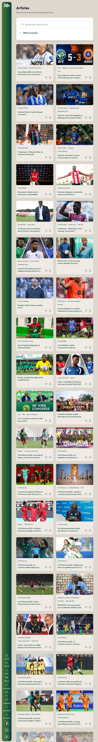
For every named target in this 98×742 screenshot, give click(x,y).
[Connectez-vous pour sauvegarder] (50, 78)
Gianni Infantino (32, 414)
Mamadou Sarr (74, 108)
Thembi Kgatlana (63, 717)
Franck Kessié (34, 261)
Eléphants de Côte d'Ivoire (66, 714)
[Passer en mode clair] (7, 730)
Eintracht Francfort (35, 68)
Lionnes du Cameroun (31, 451)
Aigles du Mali (70, 601)
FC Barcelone (62, 301)
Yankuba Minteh (23, 108)
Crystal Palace (62, 224)
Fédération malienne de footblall (72, 68)
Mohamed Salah (23, 148)
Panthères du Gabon (24, 637)
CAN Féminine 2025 (24, 598)
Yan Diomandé (62, 524)
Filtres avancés (30, 32)
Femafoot (61, 601)
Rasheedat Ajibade (24, 714)
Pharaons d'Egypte (74, 301)
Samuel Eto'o (22, 224)
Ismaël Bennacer (23, 264)
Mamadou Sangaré (64, 188)
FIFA (59, 71)
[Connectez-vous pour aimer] (46, 78)
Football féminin (73, 488)
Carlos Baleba (22, 188)
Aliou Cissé (30, 224)
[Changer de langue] (7, 723)
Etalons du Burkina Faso (25, 341)
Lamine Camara (63, 108)
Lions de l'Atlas (22, 68)
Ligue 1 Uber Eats (63, 378)
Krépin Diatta (62, 148)
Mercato (70, 148)
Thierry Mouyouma (24, 641)
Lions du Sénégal (23, 301)
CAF (59, 68)
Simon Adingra (62, 151)
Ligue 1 (72, 378)
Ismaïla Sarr (72, 224)
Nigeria (20, 451)
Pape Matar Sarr (63, 111)
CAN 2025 (35, 641)
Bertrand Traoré (23, 261)
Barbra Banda (36, 714)
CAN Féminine (62, 451)
